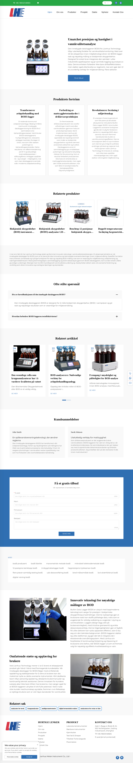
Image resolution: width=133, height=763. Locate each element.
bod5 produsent (20, 564)
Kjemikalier (71, 732)
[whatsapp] (130, 378)
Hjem (50, 12)
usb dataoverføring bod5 (57, 573)
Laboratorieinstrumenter (76, 726)
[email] (130, 383)
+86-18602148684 (22, 3)
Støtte (94, 12)
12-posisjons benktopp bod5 (25, 568)
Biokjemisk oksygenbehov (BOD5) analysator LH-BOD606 (52, 231)
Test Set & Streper (73, 736)
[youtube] (120, 3)
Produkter (72, 12)
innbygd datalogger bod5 (52, 568)
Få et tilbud (78, 78)
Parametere (71, 742)
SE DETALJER (22, 213)
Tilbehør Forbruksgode (76, 739)
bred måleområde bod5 (83, 573)
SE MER (14, 393)
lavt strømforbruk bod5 (108, 573)
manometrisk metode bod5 (58, 564)
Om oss (59, 12)
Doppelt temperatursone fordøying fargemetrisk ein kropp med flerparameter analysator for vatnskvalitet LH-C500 (110, 231)
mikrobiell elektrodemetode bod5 (89, 564)
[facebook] (116, 3)
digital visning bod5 (21, 577)
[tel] (130, 373)
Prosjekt (84, 12)
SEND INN (66, 534)
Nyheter (105, 12)
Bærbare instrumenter (75, 729)
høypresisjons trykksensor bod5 (82, 568)
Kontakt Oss (118, 12)
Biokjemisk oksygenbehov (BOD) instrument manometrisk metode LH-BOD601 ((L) (23, 231)
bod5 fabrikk (36, 564)
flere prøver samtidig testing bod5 (28, 573)
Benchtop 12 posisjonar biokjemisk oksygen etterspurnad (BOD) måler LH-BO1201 (81, 231)
